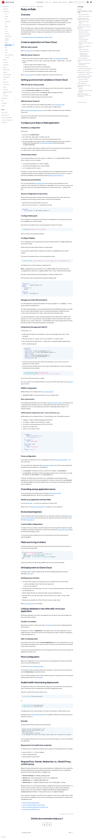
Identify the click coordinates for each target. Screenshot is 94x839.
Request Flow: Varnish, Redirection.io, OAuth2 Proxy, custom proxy (84, 95)
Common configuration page (35, 666)
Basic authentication (84, 51)
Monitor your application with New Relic (84, 64)
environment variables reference (33, 110)
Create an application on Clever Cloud (84, 11)
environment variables (47, 391)
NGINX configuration (83, 49)
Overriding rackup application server (84, 60)
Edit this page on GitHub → (82, 102)
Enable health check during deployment (83, 86)
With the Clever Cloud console (84, 22)
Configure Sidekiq (83, 41)
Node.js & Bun (27, 832)
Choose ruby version (83, 32)
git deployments (29, 603)
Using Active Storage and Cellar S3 (84, 47)
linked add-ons (30, 520)
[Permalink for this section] (32, 14)
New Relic (29, 503)
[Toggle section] (14, 6)
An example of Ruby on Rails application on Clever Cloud (37, 37)
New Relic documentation (37, 507)
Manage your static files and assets (85, 43)
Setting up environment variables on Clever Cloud (83, 19)
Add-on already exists (84, 81)
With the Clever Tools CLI (84, 16)
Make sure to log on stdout (83, 70)
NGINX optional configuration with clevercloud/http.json (84, 55)
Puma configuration (83, 58)
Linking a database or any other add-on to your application (84, 77)
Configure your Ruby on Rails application (84, 27)
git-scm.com (30, 573)
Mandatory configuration (84, 30)
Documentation (24, 6)
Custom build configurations (85, 68)
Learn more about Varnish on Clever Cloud (34, 805)
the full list (48, 625)
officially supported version (55, 175)
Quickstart (28, 50)
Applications (32, 6)
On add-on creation (83, 79)
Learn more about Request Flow (31, 802)
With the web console (83, 14)
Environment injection (82, 66)
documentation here (62, 529)
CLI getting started (60, 58)
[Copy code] (71, 209)
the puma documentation (61, 460)
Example (81, 88)
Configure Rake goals (83, 39)
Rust (70, 832)
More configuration (81, 83)
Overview (79, 9)
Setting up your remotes (84, 74)
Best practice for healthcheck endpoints (85, 91)
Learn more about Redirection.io (31, 809)
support (40, 677)
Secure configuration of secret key (84, 36)
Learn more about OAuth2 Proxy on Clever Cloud (35, 807)
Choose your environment (84, 34)
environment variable (46, 143)
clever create (28, 75)
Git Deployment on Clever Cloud (84, 72)
